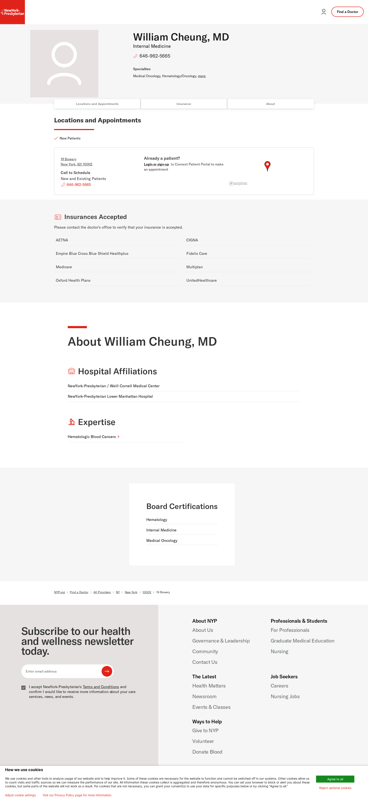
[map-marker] (267, 166)
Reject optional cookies (335, 788)
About (270, 104)
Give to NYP (205, 730)
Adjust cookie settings (20, 795)
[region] (267, 171)
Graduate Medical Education (303, 640)
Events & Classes (211, 707)
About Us (202, 630)
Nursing (279, 651)
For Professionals (290, 630)
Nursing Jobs (285, 696)
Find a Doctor (347, 12)
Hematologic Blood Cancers (92, 436)
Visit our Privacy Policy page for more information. (77, 795)
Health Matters (209, 685)
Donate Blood (207, 751)
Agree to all (335, 779)
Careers (279, 685)
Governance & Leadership (221, 640)
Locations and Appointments (97, 104)
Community (205, 651)
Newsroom (204, 696)
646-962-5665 (154, 56)
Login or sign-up (156, 164)
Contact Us (204, 662)
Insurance (184, 104)
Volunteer (203, 741)
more (202, 76)
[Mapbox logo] (238, 183)
